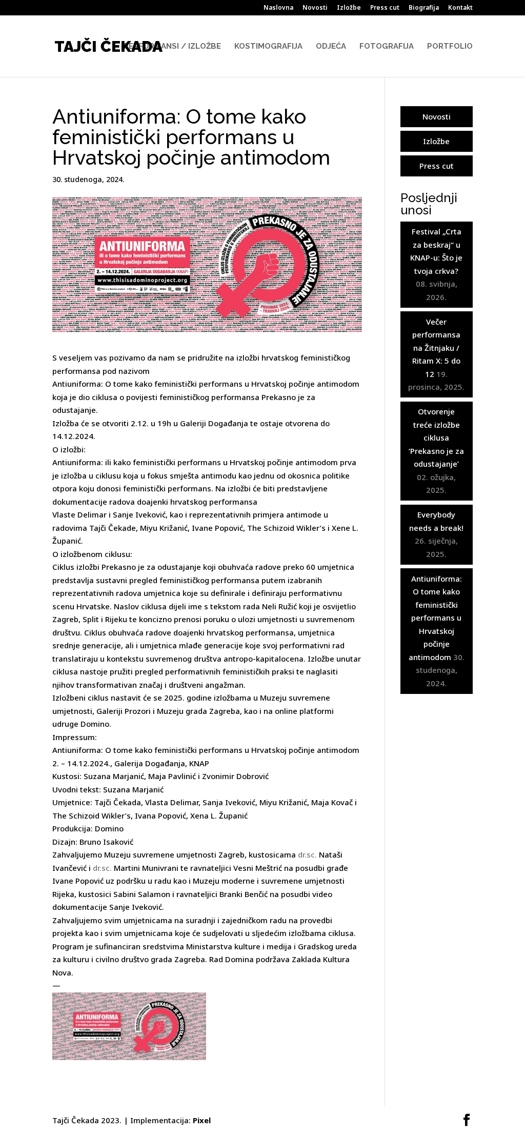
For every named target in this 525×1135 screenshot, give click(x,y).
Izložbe (349, 8)
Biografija (424, 8)
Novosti (315, 8)
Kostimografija (268, 47)
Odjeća (331, 47)
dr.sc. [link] (307, 854)
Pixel (202, 1120)
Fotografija (386, 47)
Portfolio (450, 47)
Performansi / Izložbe (172, 47)
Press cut (384, 8)
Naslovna (278, 8)
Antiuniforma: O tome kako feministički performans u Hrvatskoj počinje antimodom (435, 617)
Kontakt (460, 8)
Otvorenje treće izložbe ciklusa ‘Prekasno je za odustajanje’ (436, 437)
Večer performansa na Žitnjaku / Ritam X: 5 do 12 (436, 347)
